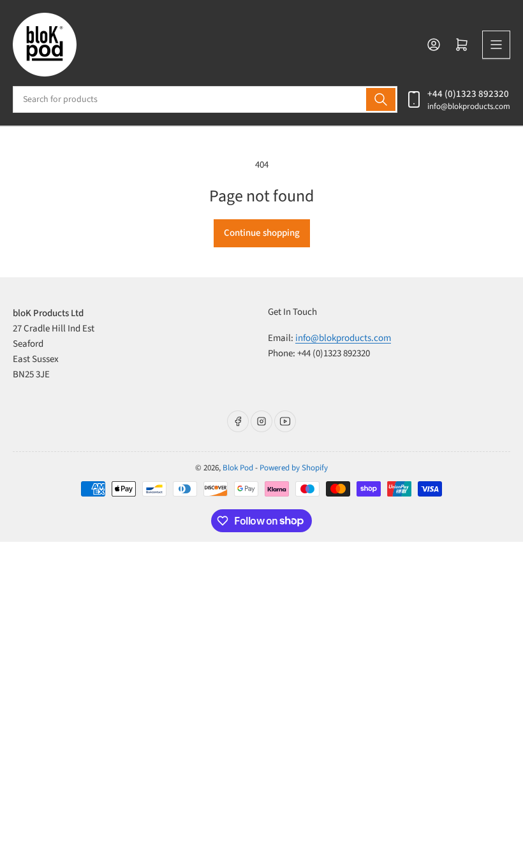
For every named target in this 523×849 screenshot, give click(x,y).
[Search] (381, 99)
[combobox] (205, 99)
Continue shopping (262, 233)
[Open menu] (496, 45)
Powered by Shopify (294, 468)
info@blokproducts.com (468, 106)
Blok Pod (238, 468)
